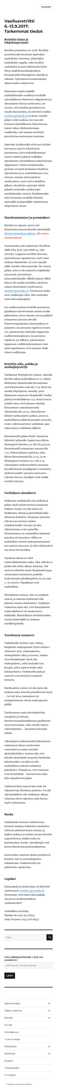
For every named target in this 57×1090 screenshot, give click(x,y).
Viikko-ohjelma (13, 1010)
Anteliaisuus (11, 1032)
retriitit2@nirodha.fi (16, 115)
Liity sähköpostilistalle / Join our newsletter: (23, 958)
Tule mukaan (12, 1039)
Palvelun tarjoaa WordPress (19, 1084)
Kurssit (8, 1025)
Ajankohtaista (12, 1003)
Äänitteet (9, 1053)
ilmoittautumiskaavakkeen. (20, 233)
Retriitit (8, 1017)
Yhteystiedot (11, 1068)
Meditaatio (10, 1046)
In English (10, 1075)
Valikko (46, 7)
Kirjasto (8, 1060)
